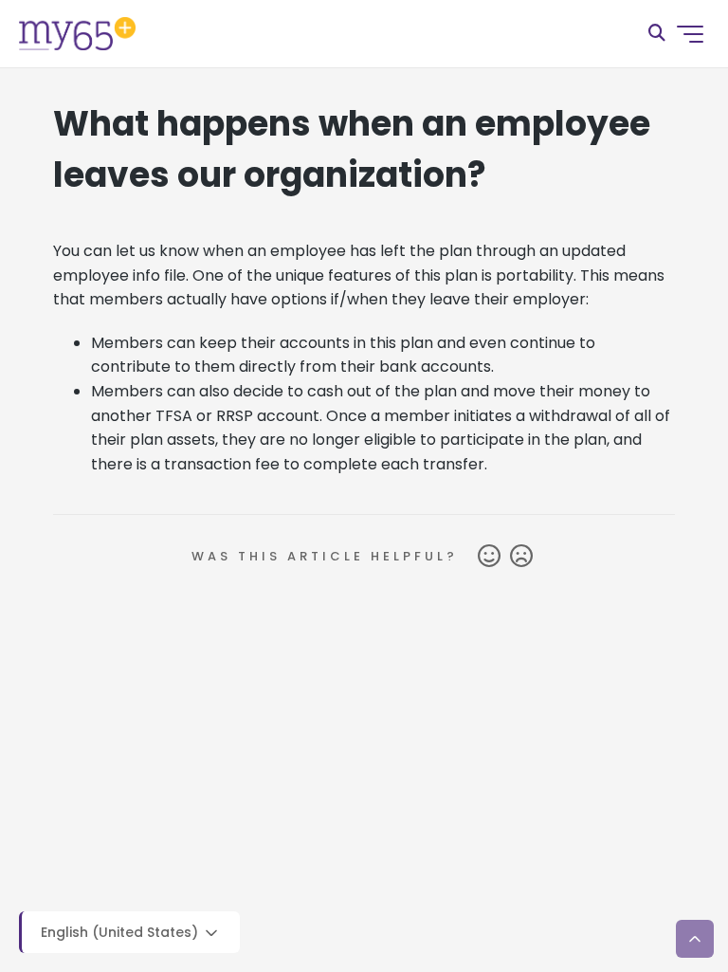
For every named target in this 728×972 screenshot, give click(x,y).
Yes (489, 556)
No (521, 556)
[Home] (77, 33)
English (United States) (121, 933)
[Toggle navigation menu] (690, 34)
